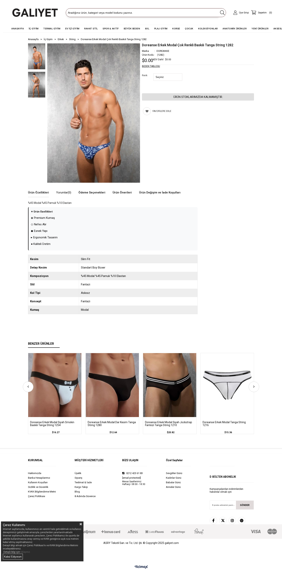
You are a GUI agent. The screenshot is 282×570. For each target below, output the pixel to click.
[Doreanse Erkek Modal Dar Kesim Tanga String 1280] (112, 385)
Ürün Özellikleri (38, 192)
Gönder (245, 505)
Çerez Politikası (36, 496)
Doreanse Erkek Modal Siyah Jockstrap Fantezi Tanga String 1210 (168, 424)
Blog (77, 491)
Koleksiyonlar (208, 28)
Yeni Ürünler (259, 28)
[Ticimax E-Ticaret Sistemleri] (141, 567)
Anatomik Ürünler (235, 28)
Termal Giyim (51, 28)
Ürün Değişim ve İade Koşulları (160, 192)
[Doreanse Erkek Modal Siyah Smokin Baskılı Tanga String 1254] (55, 385)
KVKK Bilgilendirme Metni (42, 491)
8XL (147, 28)
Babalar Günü (173, 482)
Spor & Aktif (111, 28)
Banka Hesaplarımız (39, 477)
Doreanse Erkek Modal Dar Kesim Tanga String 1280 (112, 424)
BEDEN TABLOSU (151, 66)
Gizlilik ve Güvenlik (38, 487)
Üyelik (78, 473)
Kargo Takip (81, 487)
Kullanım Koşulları (38, 482)
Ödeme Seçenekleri (91, 192)
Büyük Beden (132, 28)
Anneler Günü (173, 487)
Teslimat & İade (83, 482)
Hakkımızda (34, 473)
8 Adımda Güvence (85, 496)
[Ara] (222, 12)
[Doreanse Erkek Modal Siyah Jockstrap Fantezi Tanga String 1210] (169, 385)
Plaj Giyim (160, 28)
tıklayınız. (26, 552)
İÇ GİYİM (34, 28)
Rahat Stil (91, 28)
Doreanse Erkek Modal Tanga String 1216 (224, 424)
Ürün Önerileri (122, 192)
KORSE (176, 28)
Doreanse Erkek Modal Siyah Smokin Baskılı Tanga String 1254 (52, 424)
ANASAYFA (17, 28)
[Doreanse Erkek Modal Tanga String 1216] (227, 385)
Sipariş (78, 477)
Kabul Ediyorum (13, 556)
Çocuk (189, 28)
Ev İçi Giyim (72, 28)
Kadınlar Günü (173, 477)
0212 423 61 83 (134, 473)
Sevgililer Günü (174, 473)
